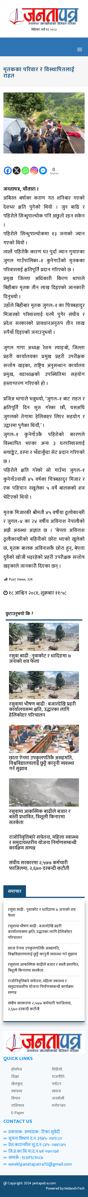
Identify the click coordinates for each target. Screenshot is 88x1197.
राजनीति (58, 1076)
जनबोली (58, 1098)
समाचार (14, 891)
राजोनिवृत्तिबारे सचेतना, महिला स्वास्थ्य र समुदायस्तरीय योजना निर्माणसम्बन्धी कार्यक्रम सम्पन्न (40, 987)
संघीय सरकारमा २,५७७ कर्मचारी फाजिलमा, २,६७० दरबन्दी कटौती (39, 1006)
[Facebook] (8, 167)
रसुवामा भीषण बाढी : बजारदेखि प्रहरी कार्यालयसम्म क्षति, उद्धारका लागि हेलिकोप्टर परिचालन (40, 932)
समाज (56, 1091)
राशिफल (17, 1105)
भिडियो (57, 1069)
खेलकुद (17, 1084)
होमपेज (16, 1069)
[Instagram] (34, 167)
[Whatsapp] (25, 167)
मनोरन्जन (58, 1105)
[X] (17, 167)
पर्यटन (56, 1084)
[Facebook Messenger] (43, 167)
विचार (15, 1098)
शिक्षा (15, 1076)
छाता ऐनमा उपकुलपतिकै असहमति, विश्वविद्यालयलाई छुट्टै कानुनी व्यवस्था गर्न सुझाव (42, 951)
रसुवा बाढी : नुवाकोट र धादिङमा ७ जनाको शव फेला (42, 912)
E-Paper (17, 1113)
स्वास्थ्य (16, 1091)
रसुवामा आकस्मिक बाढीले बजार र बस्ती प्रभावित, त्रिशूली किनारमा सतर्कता (43, 967)
